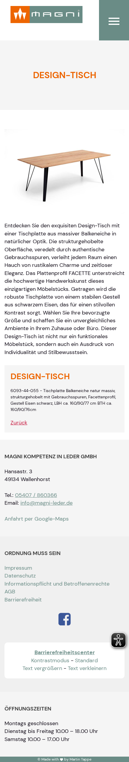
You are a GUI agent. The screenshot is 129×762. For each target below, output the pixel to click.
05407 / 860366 (36, 495)
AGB (9, 591)
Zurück (18, 422)
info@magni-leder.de (46, 503)
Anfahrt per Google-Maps (36, 518)
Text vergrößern (42, 668)
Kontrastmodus (50, 660)
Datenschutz (20, 575)
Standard (86, 660)
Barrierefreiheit (23, 599)
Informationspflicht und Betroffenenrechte (57, 583)
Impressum (18, 568)
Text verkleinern (87, 668)
